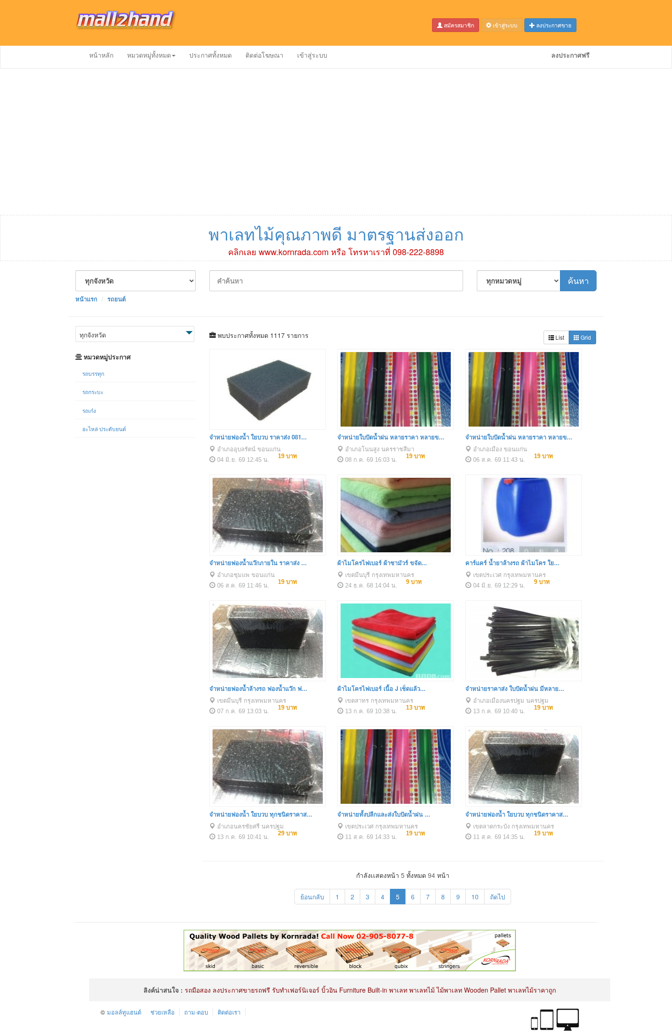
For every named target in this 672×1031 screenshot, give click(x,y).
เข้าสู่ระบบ (504, 25)
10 (475, 896)
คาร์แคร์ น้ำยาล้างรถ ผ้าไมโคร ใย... (512, 562)
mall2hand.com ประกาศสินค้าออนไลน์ (132, 23)
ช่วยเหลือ (162, 1012)
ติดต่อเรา (229, 1012)
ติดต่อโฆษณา (264, 54)
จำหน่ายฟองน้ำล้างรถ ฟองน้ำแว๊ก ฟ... (258, 688)
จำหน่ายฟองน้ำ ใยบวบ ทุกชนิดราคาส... (260, 814)
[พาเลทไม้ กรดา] (349, 949)
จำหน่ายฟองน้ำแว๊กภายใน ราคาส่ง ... (258, 562)
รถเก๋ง (89, 410)
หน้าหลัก (101, 54)
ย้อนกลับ (312, 896)
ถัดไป (497, 896)
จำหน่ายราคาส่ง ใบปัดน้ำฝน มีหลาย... (514, 688)
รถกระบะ (92, 391)
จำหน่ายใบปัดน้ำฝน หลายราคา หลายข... (390, 437)
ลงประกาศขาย (553, 25)
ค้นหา (578, 280)
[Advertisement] (336, 142)
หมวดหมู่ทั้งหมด (149, 54)
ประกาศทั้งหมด (210, 54)
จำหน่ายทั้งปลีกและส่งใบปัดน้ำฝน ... (383, 814)
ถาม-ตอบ (196, 1012)
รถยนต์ (116, 298)
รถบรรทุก (93, 373)
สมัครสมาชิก (458, 25)
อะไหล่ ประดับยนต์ (104, 429)
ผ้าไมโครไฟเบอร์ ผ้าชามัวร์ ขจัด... (382, 562)
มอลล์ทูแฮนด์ (124, 1012)
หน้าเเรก (86, 298)
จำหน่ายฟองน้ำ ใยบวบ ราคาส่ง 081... (258, 437)
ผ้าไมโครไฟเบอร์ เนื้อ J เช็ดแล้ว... (381, 688)
